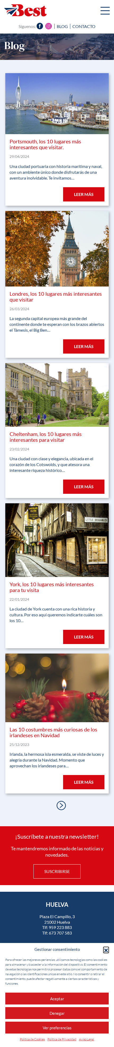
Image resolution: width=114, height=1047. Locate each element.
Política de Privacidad (61, 1039)
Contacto (83, 26)
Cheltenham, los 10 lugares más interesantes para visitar (46, 437)
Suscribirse (57, 871)
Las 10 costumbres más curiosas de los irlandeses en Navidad (53, 732)
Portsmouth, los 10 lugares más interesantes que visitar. (45, 144)
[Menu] (105, 11)
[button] (106, 949)
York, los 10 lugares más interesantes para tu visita (52, 587)
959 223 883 (60, 927)
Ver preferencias (57, 1027)
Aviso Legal (86, 1039)
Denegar (57, 1013)
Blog (62, 26)
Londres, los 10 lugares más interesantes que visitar (56, 296)
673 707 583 (60, 932)
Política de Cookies (32, 1039)
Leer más (84, 194)
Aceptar (57, 998)
